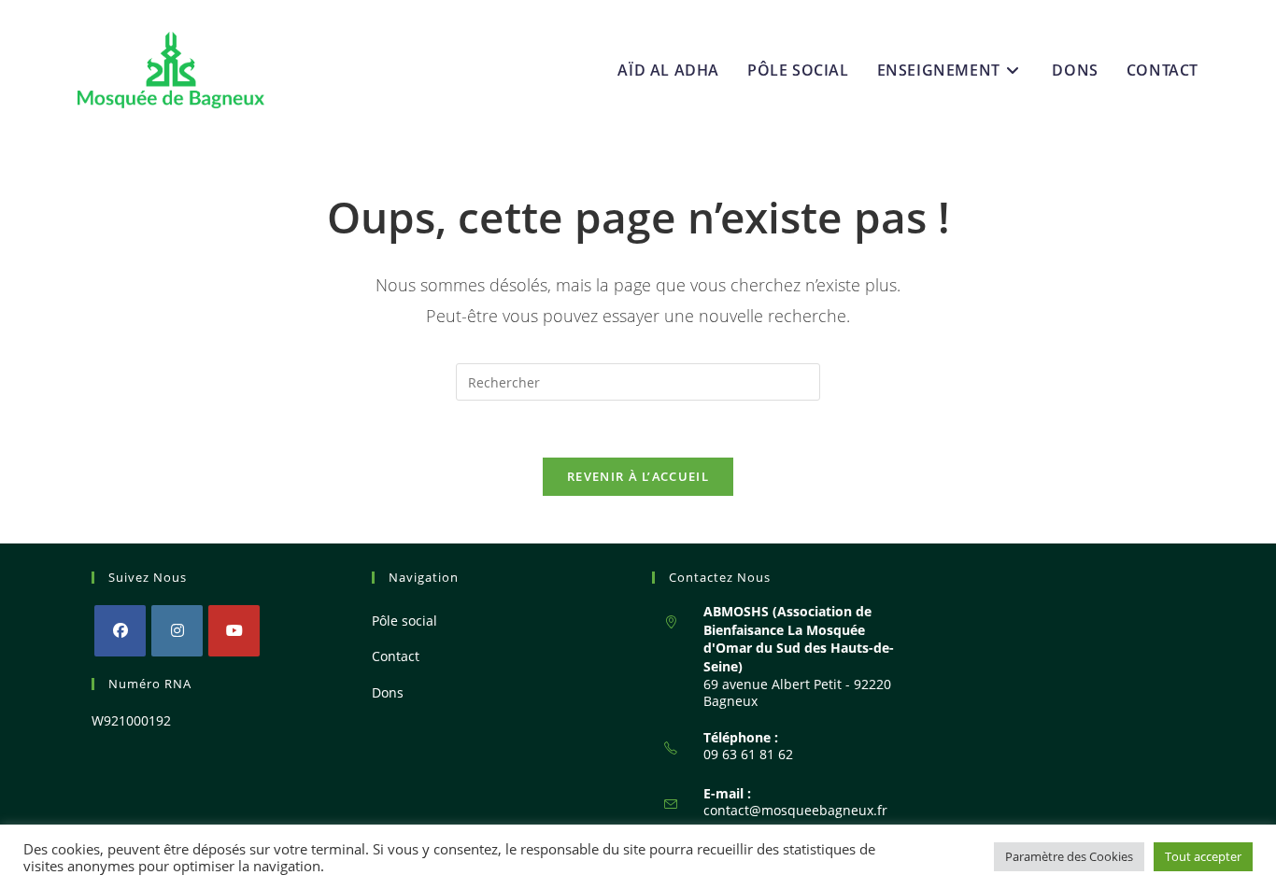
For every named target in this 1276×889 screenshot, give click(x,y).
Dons (388, 692)
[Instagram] (177, 630)
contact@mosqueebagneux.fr (795, 810)
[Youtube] (234, 630)
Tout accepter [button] (1203, 856)
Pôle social (404, 620)
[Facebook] (120, 630)
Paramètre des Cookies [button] (1069, 856)
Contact (395, 656)
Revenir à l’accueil (638, 476)
